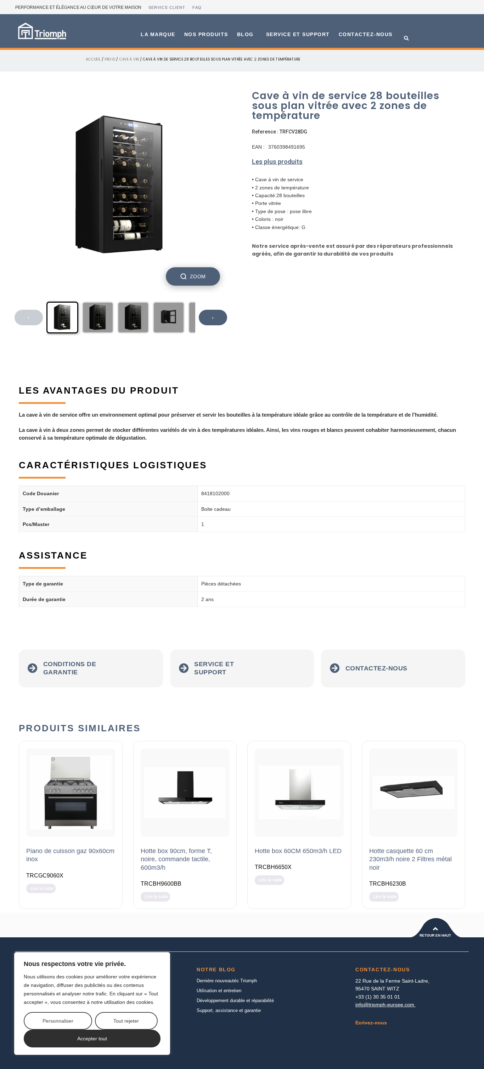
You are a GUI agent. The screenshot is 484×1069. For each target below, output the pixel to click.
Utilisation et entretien (219, 990)
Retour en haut (435, 935)
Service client (166, 7)
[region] (92, 1003)
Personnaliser (58, 1021)
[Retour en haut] (435, 929)
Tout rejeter (126, 1021)
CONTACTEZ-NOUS (366, 34)
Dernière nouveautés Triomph (227, 980)
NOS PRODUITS (206, 34)
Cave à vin (129, 59)
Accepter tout (92, 1038)
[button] (406, 38)
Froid (110, 59)
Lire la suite (42, 888)
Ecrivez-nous (371, 1022)
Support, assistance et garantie (229, 1010)
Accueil (93, 59)
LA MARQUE (158, 34)
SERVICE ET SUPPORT (298, 34)
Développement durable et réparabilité (235, 1000)
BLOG (245, 34)
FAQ (196, 7)
